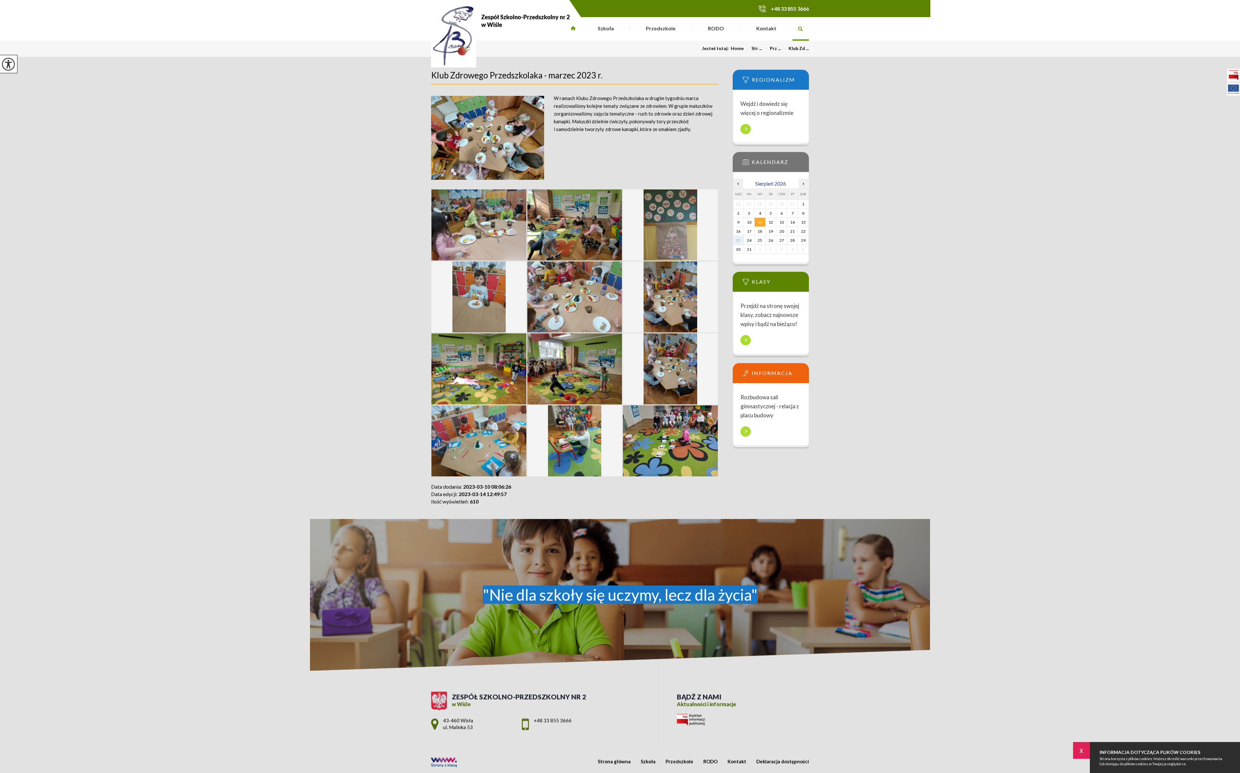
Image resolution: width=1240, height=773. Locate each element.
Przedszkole (661, 28)
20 (782, 231)
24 (749, 240)
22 (803, 231)
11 (760, 222)
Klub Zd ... (796, 48)
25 (760, 240)
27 (782, 240)
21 (792, 231)
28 (792, 240)
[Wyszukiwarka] (800, 29)
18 (760, 231)
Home (737, 48)
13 (782, 222)
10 (749, 222)
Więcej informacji (745, 129)
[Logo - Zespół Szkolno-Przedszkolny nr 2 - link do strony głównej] (500, 35)
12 (771, 222)
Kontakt (766, 28)
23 (738, 240)
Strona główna (573, 29)
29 (803, 240)
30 (738, 249)
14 (792, 222)
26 (771, 240)
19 (771, 231)
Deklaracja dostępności (782, 761)
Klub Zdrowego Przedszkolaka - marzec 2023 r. (516, 75)
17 (749, 231)
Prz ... (773, 48)
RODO (716, 28)
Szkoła (606, 28)
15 (803, 222)
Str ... (754, 48)
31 (749, 249)
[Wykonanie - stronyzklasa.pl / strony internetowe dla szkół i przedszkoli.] (444, 763)
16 (738, 231)
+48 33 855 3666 (790, 8)
